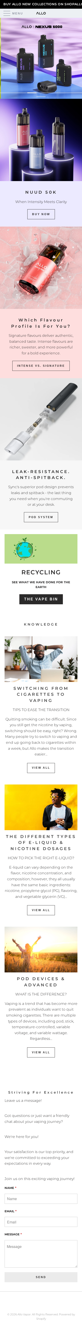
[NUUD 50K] (41, 140)
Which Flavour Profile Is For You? (41, 323)
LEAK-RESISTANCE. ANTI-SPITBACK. (41, 474)
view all (41, 767)
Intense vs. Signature (41, 365)
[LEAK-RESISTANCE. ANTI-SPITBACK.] (41, 419)
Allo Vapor (24, 1314)
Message (13, 1234)
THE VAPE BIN (41, 599)
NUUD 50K (41, 192)
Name (10, 1188)
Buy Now (41, 214)
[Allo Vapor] (41, 13)
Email (11, 1211)
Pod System (41, 517)
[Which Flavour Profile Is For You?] (41, 268)
